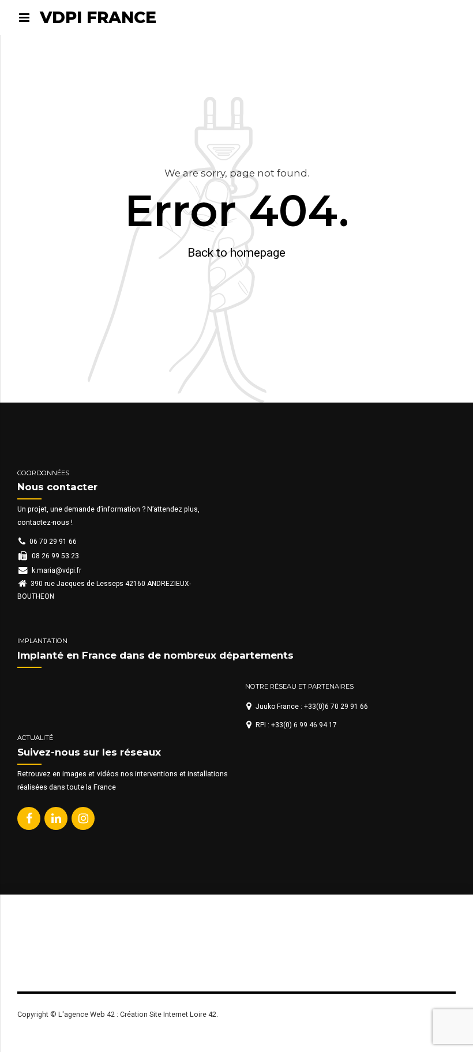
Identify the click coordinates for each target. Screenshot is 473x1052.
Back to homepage (236, 253)
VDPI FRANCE (98, 17)
